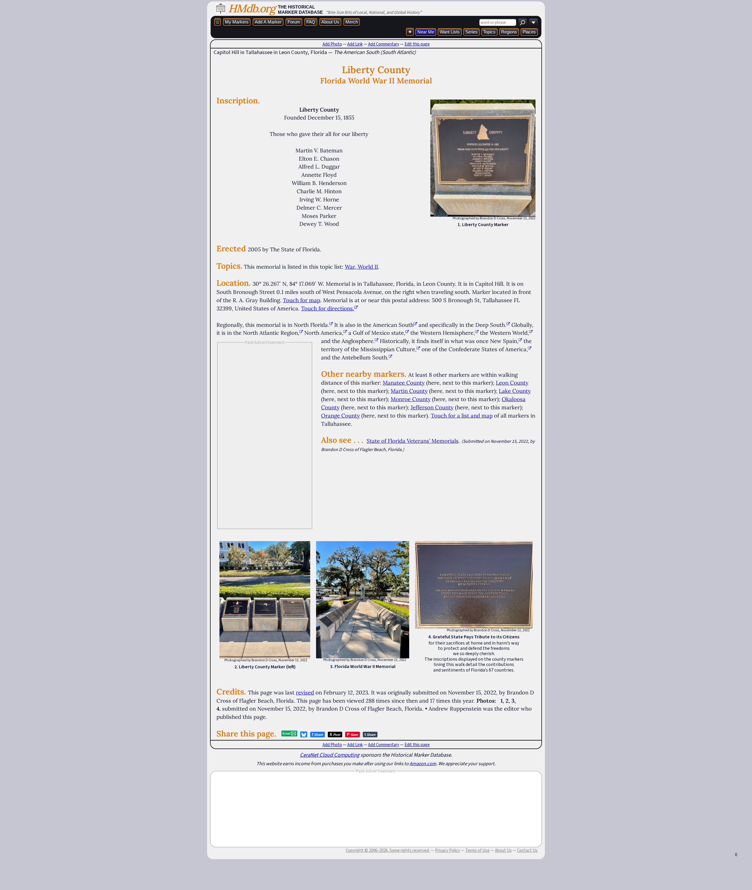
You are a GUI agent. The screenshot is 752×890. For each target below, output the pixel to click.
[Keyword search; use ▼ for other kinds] (522, 22)
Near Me (425, 31)
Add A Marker (268, 21)
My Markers (237, 21)
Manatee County (404, 382)
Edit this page (417, 44)
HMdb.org (251, 8)
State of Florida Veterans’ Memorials (413, 440)
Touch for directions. (327, 308)
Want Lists (450, 31)
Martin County (409, 390)
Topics (489, 31)
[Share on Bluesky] (303, 734)
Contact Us (527, 850)
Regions (509, 31)
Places (529, 31)
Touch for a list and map (462, 415)
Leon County (512, 382)
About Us (330, 21)
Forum (294, 21)
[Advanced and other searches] (533, 22)
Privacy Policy (447, 850)
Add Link (355, 44)
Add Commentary (383, 44)
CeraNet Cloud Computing (329, 754)
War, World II (361, 266)
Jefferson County (432, 407)
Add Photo (332, 44)
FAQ (310, 21)
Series (471, 31)
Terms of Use (477, 850)
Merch (351, 21)
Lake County (515, 390)
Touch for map (301, 300)
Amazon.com (422, 763)
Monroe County (411, 399)
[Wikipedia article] (331, 324)
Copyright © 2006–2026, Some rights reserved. (388, 850)
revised (305, 692)
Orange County (340, 415)
